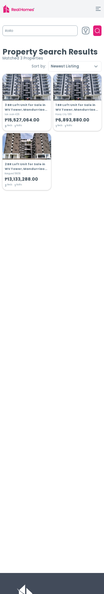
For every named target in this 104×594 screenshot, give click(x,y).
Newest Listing (65, 66)
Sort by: (39, 66)
